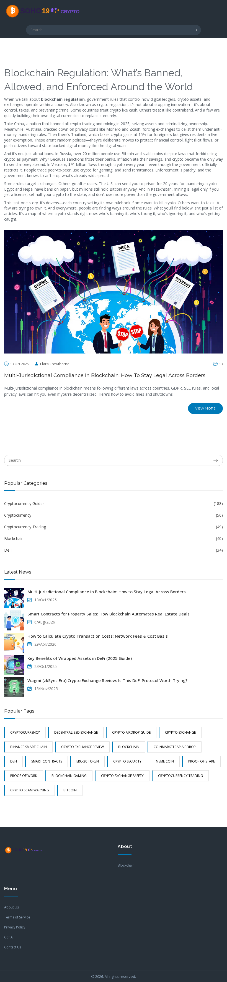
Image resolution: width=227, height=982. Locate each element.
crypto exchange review (82, 746)
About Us (11, 907)
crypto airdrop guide (131, 732)
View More (205, 408)
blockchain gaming (69, 775)
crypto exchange (180, 732)
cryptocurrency (25, 732)
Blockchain (113, 538)
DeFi (113, 550)
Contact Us (12, 947)
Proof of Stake (201, 761)
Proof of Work (23, 775)
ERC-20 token (87, 761)
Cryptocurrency (113, 515)
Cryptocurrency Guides (113, 503)
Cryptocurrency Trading (113, 526)
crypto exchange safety (122, 775)
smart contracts (46, 761)
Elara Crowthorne (54, 363)
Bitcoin (70, 790)
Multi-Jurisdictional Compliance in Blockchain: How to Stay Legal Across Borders (104, 375)
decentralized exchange (76, 732)
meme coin (165, 761)
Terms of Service (17, 917)
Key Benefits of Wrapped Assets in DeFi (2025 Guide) (79, 658)
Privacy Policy (14, 927)
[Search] (197, 30)
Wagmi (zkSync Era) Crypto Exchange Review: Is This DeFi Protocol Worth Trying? (107, 680)
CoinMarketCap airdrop (175, 746)
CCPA (8, 937)
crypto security (127, 761)
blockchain (128, 746)
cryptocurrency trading (180, 775)
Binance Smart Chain (28, 746)
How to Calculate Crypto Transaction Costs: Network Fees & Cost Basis (97, 636)
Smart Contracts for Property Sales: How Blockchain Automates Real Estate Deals (108, 614)
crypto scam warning (29, 790)
